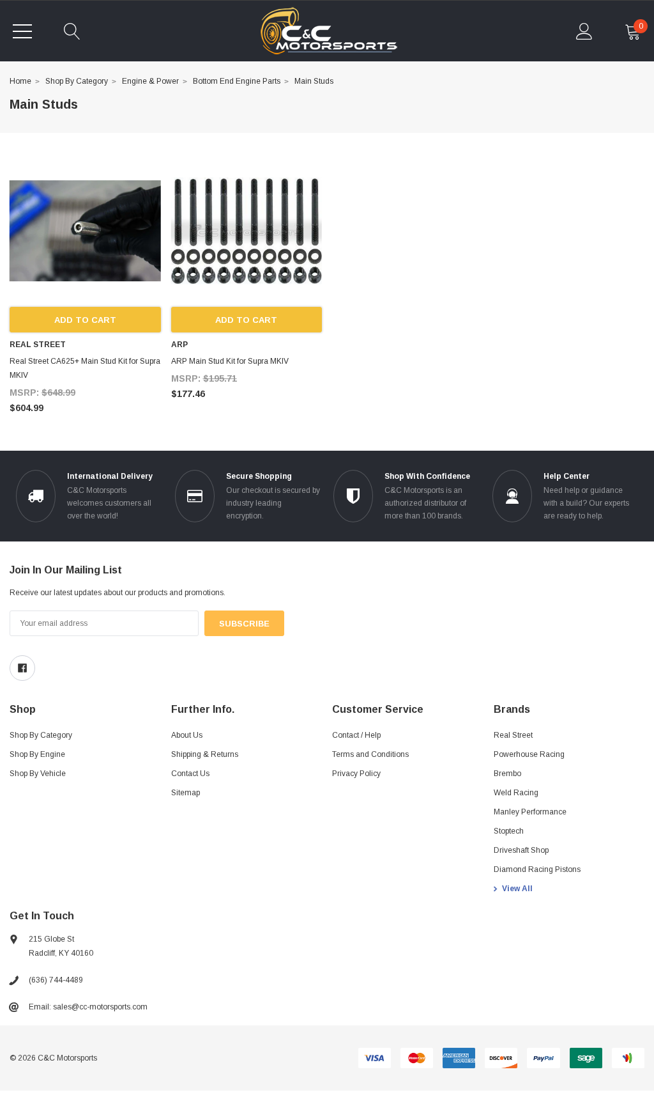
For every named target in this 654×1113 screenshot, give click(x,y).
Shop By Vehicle (38, 773)
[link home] (328, 31)
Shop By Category (76, 81)
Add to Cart (85, 320)
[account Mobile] (584, 31)
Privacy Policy (356, 773)
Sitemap (185, 792)
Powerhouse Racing (529, 754)
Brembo (507, 773)
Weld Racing (516, 792)
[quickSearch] (72, 31)
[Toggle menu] (22, 31)
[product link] (85, 231)
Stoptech (509, 831)
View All (517, 888)
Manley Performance (530, 811)
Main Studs (313, 81)
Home (20, 81)
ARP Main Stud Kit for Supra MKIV (230, 361)
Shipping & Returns (204, 754)
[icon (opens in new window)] (22, 668)
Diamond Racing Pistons (537, 869)
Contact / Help (356, 735)
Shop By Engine (37, 754)
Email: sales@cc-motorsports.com (88, 1006)
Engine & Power (150, 81)
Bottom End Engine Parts (236, 81)
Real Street (513, 735)
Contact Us (190, 773)
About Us (186, 735)
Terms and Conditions (370, 754)
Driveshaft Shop (521, 850)
